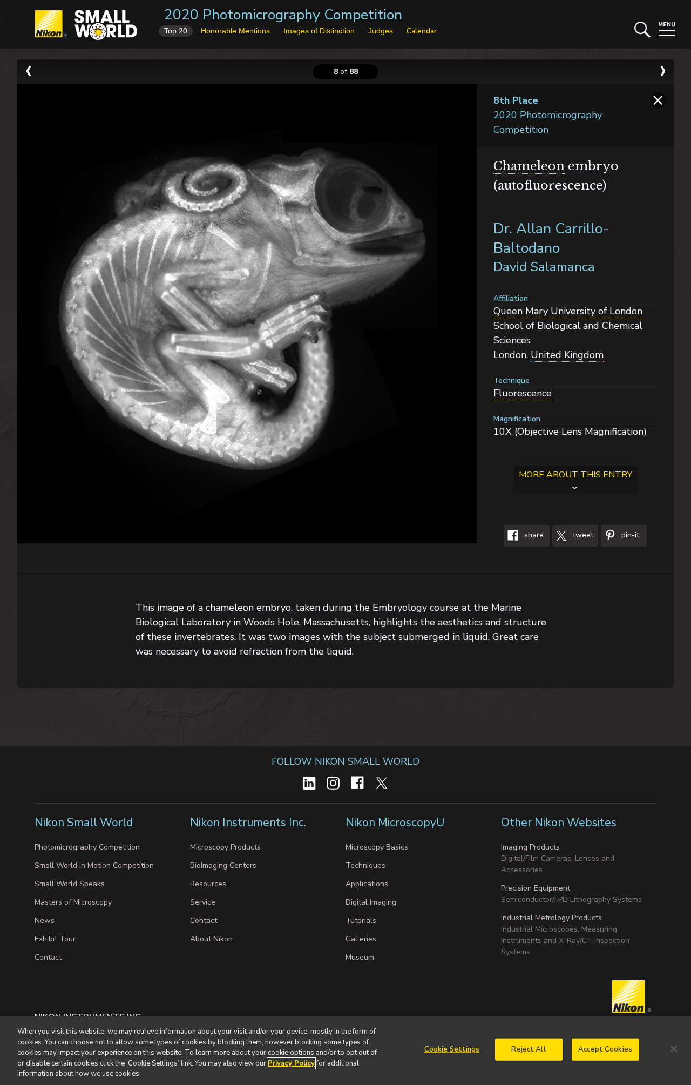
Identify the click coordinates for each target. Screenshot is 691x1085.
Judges (380, 30)
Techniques (365, 865)
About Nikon (211, 939)
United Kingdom (567, 354)
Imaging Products (530, 847)
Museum (360, 957)
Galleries (361, 939)
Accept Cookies (605, 1049)
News (45, 920)
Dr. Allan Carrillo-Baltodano (551, 238)
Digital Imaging (371, 902)
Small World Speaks (70, 884)
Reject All (528, 1049)
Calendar (422, 31)
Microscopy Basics (377, 847)
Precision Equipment (535, 888)
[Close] (674, 1049)
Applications (367, 884)
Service (202, 902)
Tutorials (361, 920)
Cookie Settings (452, 1049)
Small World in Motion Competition (94, 865)
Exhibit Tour (55, 939)
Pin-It (629, 535)
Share (533, 535)
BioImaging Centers (223, 865)
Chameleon (529, 166)
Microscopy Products (225, 847)
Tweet (582, 535)
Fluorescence (522, 393)
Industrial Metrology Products (551, 918)
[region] (345, 1050)
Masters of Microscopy (73, 902)
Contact (48, 957)
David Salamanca (544, 266)
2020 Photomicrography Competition (283, 15)
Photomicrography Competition (87, 847)
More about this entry (575, 475)
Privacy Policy (291, 1063)
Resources (208, 884)
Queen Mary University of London (567, 311)
